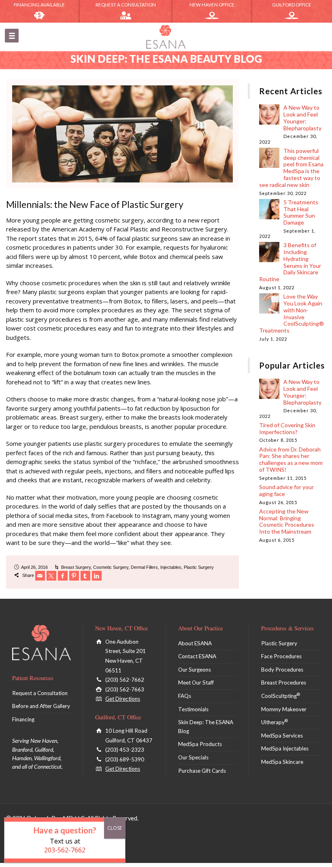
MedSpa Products (200, 744)
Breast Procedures (283, 682)
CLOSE (114, 828)
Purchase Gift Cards (202, 770)
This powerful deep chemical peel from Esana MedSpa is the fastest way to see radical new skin (291, 167)
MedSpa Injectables (285, 748)
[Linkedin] (97, 576)
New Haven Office (211, 4)
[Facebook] (63, 576)
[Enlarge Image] (122, 134)
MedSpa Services (282, 735)
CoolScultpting (280, 696)
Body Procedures (282, 669)
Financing (23, 719)
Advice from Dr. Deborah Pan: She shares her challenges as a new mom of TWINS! (291, 459)
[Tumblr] (85, 576)
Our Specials (193, 757)
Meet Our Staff (196, 682)
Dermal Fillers (144, 567)
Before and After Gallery (41, 706)
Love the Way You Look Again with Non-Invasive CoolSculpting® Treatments (291, 313)
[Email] (40, 576)
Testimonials (193, 709)
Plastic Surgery (199, 567)
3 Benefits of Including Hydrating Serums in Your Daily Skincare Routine (290, 262)
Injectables (170, 567)
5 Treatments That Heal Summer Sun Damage (300, 212)
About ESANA (195, 643)
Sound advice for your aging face (286, 490)
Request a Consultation (126, 4)
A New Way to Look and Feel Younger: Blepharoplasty (302, 117)
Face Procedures (281, 656)
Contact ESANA (197, 656)
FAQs (184, 696)
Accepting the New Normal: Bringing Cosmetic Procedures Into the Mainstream (286, 521)
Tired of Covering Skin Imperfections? (287, 428)
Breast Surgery (76, 567)
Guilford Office (291, 4)
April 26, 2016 (34, 567)
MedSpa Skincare (282, 762)
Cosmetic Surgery (110, 567)
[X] (51, 576)
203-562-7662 (64, 850)
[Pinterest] (74, 576)
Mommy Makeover (283, 709)
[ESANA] (166, 37)
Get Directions (122, 698)
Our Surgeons (194, 669)
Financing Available (39, 4)
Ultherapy (274, 722)
